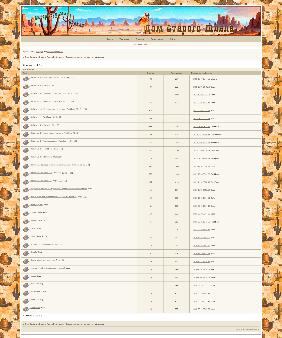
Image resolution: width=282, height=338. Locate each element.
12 (76, 141)
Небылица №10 (37, 125)
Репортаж (35, 284)
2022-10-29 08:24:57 (201, 95)
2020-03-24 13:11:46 (201, 301)
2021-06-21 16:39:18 (201, 206)
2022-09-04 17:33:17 (201, 103)
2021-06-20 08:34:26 (201, 214)
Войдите (39, 52)
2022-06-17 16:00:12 (201, 134)
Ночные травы (37, 205)
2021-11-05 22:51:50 (201, 190)
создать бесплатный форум (247, 329)
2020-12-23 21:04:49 (201, 246)
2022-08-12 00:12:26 (201, 119)
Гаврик (33, 276)
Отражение (35, 308)
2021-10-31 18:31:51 (201, 198)
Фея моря (35, 300)
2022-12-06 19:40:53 (201, 79)
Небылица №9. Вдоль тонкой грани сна (47, 133)
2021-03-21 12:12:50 (201, 222)
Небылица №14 (37, 85)
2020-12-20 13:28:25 (201, 254)
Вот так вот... (36, 292)
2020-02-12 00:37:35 (201, 309)
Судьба (34, 252)
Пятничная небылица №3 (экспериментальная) (50, 165)
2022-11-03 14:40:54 (201, 87)
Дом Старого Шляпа (35, 57)
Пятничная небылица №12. (42, 101)
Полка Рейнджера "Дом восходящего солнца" (69, 57)
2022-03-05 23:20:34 (201, 150)
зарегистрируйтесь (55, 52)
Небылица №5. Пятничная (41, 157)
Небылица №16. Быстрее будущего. (46, 77)
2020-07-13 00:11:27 (201, 285)
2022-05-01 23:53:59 (201, 142)
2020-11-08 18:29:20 (201, 277)
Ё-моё (33, 228)
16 (66, 181)
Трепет (33, 236)
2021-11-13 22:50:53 (201, 182)
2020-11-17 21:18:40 (201, 262)
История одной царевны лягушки (44, 244)
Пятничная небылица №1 (41, 181)
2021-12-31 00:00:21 (201, 166)
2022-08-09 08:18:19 (201, 127)
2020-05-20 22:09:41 (201, 293)
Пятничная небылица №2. (41, 173)
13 (72, 101)
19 (58, 125)
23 (85, 109)
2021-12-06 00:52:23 (201, 174)
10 (76, 93)
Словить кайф (36, 212)
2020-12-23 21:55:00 (201, 238)
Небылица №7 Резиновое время (44, 141)
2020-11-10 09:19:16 (201, 269)
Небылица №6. (37, 149)
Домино (34, 220)
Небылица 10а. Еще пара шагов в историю (48, 109)
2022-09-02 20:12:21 (201, 111)
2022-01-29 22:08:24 (201, 158)
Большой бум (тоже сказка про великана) (48, 268)
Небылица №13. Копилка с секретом (46, 93)
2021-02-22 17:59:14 (201, 230)
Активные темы (140, 44)
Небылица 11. (36, 117)
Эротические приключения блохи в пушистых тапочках (54, 197)
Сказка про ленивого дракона (43, 260)
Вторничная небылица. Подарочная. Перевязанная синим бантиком (59, 189)
